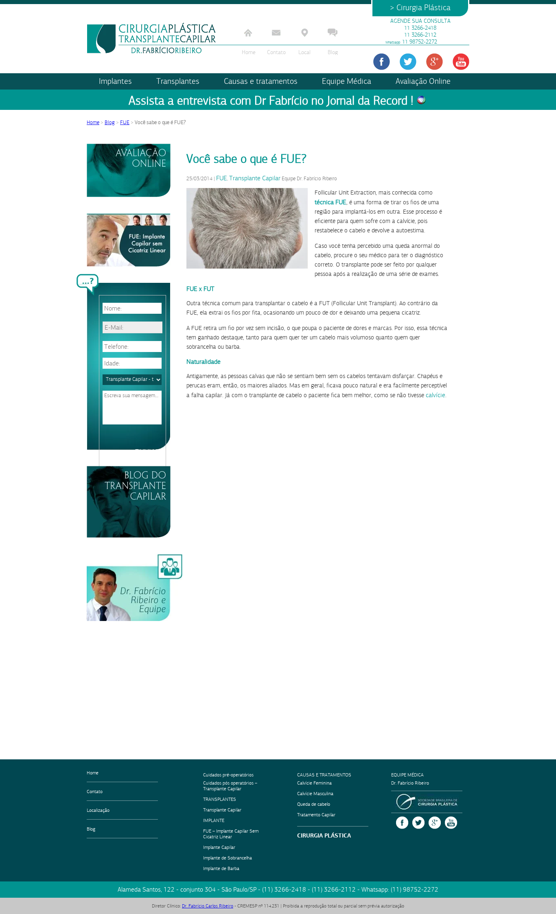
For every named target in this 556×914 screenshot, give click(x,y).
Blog (332, 52)
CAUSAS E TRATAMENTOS (324, 775)
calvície (435, 395)
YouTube (451, 822)
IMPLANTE (213, 820)
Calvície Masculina (315, 793)
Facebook (402, 822)
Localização (98, 810)
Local (304, 52)
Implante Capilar (219, 847)
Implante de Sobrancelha (227, 858)
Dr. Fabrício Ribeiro (410, 783)
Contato (276, 52)
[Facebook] (381, 61)
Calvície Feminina (314, 783)
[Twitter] (408, 61)
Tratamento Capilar (316, 815)
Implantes (115, 81)
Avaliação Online (423, 81)
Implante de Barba (221, 868)
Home (248, 52)
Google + (435, 822)
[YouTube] (461, 61)
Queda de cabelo (313, 804)
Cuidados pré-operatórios (228, 775)
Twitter (418, 822)
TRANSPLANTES (219, 799)
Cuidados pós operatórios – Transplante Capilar (230, 786)
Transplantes (177, 81)
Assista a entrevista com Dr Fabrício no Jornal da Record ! (271, 101)
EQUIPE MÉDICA (407, 775)
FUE (124, 122)
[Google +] (434, 61)
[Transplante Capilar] (152, 38)
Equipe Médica (346, 81)
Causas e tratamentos (261, 81)
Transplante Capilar (254, 178)
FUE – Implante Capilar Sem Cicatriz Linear (230, 834)
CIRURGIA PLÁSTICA (324, 835)
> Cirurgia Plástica (420, 7)
